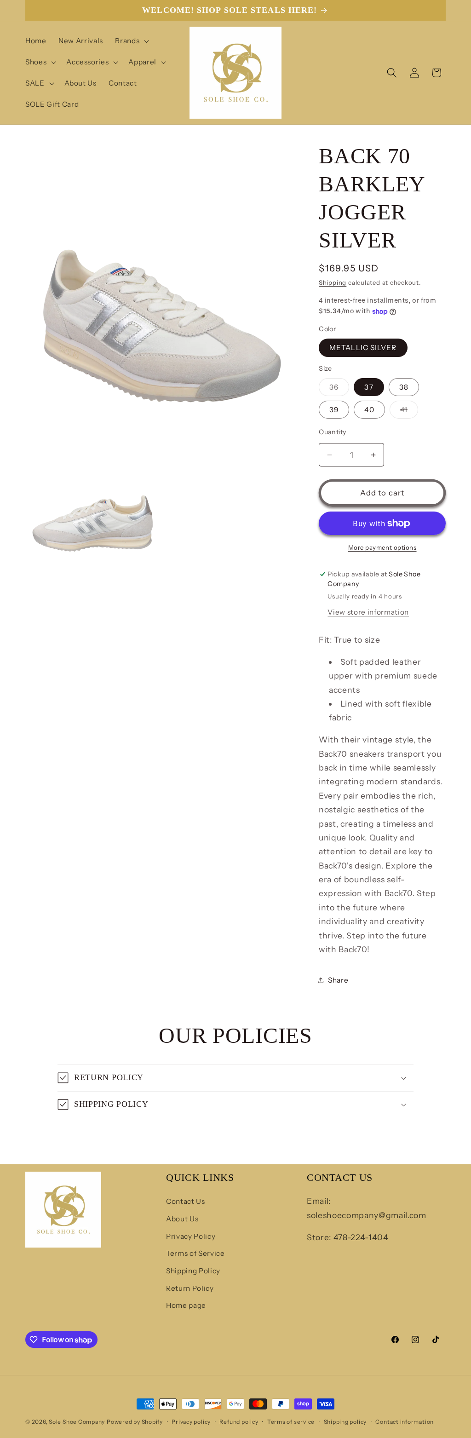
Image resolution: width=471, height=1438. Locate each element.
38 (403, 387)
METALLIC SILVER (363, 347)
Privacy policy (191, 1421)
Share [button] (338, 980)
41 (409, 412)
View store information (368, 612)
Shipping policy (345, 1421)
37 (368, 387)
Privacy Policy (190, 1236)
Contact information (404, 1421)
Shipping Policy (193, 1270)
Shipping (332, 282)
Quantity (332, 432)
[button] (131, 41)
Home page (186, 1305)
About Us (182, 1218)
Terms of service (291, 1421)
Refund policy (238, 1421)
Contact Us (185, 1201)
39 (334, 409)
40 (369, 409)
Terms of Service (195, 1253)
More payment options (382, 547)
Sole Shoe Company (77, 1421)
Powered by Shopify (135, 1421)
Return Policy (190, 1288)
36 (339, 389)
